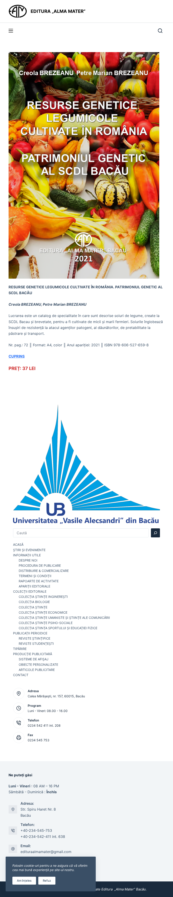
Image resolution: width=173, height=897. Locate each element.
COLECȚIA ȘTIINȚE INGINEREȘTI (43, 597)
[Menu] (11, 30)
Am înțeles (24, 880)
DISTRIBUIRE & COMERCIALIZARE (44, 571)
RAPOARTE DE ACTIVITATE (39, 581)
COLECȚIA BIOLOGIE (34, 602)
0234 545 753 (38, 740)
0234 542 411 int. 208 (44, 725)
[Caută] (155, 532)
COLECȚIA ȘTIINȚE (33, 607)
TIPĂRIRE (20, 649)
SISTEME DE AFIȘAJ (33, 659)
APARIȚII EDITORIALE (34, 586)
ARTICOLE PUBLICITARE (37, 670)
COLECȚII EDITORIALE (29, 591)
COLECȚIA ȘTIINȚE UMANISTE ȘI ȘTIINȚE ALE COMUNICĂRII (64, 618)
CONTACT (20, 675)
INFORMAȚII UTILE (27, 555)
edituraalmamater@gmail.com (45, 851)
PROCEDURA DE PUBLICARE (40, 565)
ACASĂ (18, 544)
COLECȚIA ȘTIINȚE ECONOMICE (43, 612)
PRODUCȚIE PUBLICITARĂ (32, 654)
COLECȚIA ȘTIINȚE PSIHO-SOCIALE (46, 623)
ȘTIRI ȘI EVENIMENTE (29, 550)
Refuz (47, 880)
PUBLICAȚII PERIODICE (30, 633)
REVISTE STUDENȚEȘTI (36, 643)
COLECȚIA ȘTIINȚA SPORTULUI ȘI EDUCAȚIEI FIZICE (58, 628)
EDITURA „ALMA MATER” (58, 11)
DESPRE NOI (28, 560)
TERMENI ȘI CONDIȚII (35, 576)
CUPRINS (17, 356)
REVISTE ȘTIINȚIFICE (34, 638)
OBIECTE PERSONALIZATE (38, 664)
